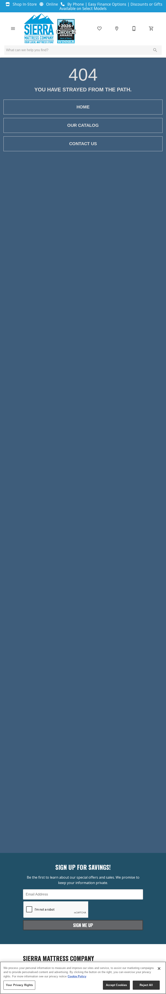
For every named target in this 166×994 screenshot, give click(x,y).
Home (83, 107)
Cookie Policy (77, 976)
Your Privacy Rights (19, 985)
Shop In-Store (25, 4)
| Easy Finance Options (106, 4)
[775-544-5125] (134, 28)
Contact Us (83, 143)
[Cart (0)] (151, 28)
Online (52, 4)
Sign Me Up (83, 925)
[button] (13, 28)
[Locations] (117, 28)
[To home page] (49, 28)
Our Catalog (83, 125)
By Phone (75, 4)
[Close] (159, 968)
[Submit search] (155, 50)
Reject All (146, 985)
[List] (99, 28)
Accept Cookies (116, 985)
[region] (83, 978)
